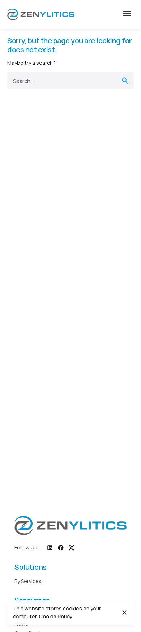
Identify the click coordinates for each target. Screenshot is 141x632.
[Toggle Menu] (127, 14)
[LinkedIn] (50, 547)
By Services (28, 581)
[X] (71, 547)
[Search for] (70, 80)
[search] (125, 80)
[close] (124, 612)
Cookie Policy (56, 616)
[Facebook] (60, 547)
